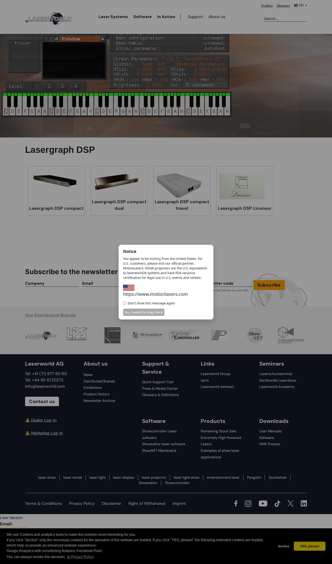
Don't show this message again (151, 303)
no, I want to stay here (144, 312)
